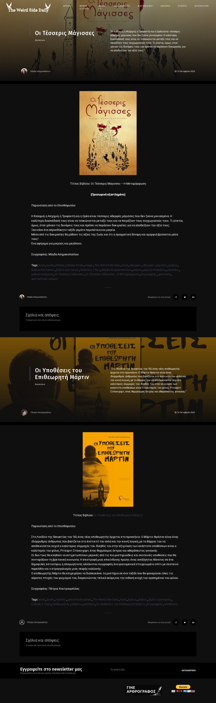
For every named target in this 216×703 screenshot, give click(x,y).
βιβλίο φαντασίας (67, 269)
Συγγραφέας (149, 274)
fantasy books (74, 265)
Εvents (182, 6)
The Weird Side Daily (107, 265)
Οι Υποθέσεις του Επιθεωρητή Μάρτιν (118, 515)
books (50, 265)
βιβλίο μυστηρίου (159, 599)
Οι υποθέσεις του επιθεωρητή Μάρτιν (120, 604)
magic (89, 265)
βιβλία (173, 265)
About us (102, 7)
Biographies (122, 6)
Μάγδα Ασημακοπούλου (40, 71)
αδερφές (135, 265)
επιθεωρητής (61, 604)
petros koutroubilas (79, 599)
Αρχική (67, 6)
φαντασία (164, 274)
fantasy (60, 265)
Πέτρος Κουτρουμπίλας (41, 412)
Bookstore (202, 6)
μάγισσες (173, 269)
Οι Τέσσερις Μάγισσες (69, 274)
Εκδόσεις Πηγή (90, 269)
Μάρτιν (76, 604)
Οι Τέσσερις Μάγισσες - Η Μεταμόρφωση (112, 274)
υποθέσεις (171, 604)
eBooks (165, 6)
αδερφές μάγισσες (155, 265)
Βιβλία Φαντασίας (42, 269)
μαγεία (137, 269)
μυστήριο (89, 604)
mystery (61, 599)
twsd (125, 265)
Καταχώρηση (189, 670)
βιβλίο (142, 599)
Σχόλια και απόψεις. (43, 315)
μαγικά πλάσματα (154, 269)
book (42, 265)
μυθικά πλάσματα (42, 274)
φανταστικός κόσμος (44, 278)
